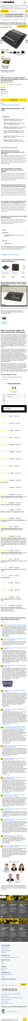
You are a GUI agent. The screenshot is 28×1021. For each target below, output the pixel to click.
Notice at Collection (6, 999)
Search (3, 976)
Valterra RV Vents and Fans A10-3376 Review (4, 322)
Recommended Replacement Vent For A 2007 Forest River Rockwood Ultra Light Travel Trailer (14, 727)
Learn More (5, 379)
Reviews (12, 84)
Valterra (2, 75)
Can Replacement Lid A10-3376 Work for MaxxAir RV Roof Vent (15, 809)
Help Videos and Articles (7, 974)
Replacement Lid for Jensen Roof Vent (12, 835)
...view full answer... (6, 706)
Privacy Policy (4, 996)
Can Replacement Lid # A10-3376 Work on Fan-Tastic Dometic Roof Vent (14, 639)
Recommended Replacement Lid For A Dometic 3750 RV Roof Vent (14, 759)
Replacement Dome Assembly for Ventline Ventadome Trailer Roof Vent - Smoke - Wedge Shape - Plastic (5, 272)
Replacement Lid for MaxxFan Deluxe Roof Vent (14, 625)
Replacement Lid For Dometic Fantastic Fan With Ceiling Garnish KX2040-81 (14, 746)
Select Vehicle (4, 11)
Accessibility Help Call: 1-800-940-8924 (10, 994)
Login (2, 961)
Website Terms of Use (6, 1003)
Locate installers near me (6, 72)
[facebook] (6, 990)
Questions (19, 84)
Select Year (13, 11)
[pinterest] (9, 990)
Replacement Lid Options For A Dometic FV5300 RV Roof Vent (14, 666)
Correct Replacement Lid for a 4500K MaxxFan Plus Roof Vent (14, 710)
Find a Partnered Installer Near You (9, 957)
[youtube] (16, 990)
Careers (3, 970)
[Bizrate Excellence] (3, 1011)
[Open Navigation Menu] (1, 2)
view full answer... (6, 636)
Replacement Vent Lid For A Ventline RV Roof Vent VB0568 (15, 648)
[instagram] (12, 990)
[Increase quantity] (8, 96)
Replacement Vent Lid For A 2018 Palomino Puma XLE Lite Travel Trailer (14, 820)
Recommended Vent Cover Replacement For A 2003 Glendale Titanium (14, 778)
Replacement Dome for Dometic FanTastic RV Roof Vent (14, 691)
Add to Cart (22, 26)
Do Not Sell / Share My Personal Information (11, 997)
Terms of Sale (4, 1001)
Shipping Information (6, 950)
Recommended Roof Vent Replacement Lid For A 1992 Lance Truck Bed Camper (15, 846)
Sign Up (3, 963)
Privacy (2, 985)
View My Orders (5, 947)
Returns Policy (4, 949)
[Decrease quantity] (2, 96)
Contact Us (4, 952)
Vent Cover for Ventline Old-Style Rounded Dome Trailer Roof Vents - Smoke (15, 272)
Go (26, 11)
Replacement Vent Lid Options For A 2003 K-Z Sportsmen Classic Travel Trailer (14, 795)
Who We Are (4, 968)
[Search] (3, 7)
